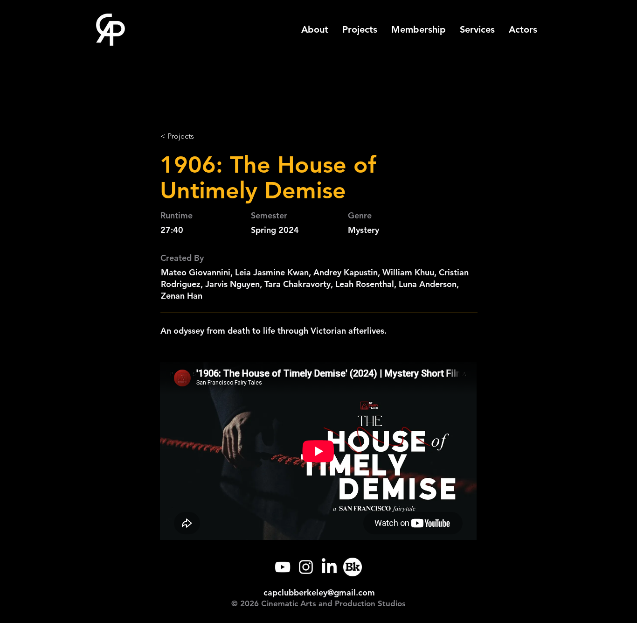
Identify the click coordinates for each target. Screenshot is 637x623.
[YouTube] (282, 567)
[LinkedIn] (329, 567)
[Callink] (352, 567)
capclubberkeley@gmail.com (319, 592)
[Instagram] (306, 567)
